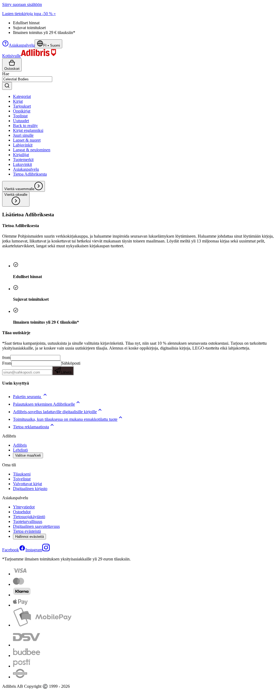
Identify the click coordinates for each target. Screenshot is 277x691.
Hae (5, 73)
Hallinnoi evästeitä (29, 537)
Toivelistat (22, 479)
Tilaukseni (22, 474)
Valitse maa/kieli (28, 455)
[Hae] (7, 86)
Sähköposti (70, 367)
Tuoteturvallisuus (27, 521)
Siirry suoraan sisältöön (22, 4)
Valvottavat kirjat (27, 483)
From (6, 363)
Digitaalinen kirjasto (30, 488)
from (6, 357)
